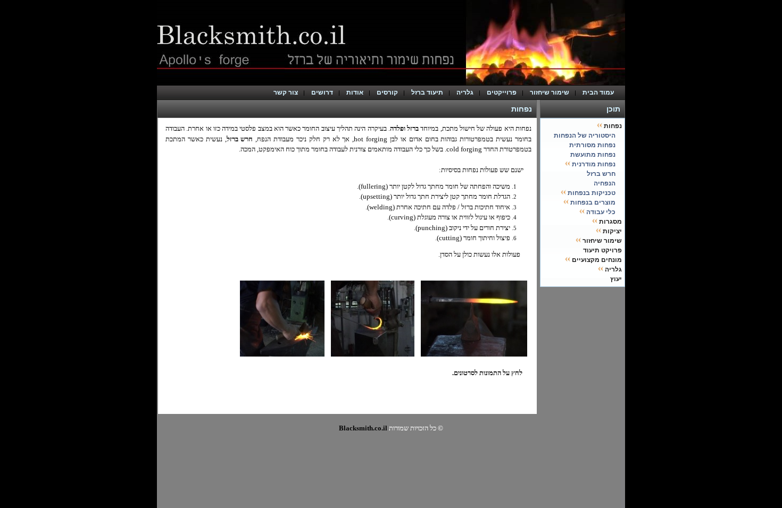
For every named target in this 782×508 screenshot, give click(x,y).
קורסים (387, 92)
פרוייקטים (502, 92)
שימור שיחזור (549, 92)
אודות (354, 92)
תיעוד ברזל (427, 92)
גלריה (464, 92)
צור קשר (285, 92)
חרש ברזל (240, 139)
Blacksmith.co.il (363, 428)
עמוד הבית (601, 92)
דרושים (322, 92)
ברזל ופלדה (404, 128)
